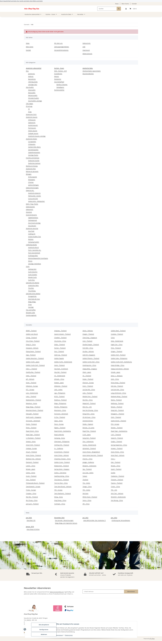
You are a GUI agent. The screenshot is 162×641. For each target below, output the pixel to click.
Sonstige (31, 307)
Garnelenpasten (33, 150)
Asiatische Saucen (31, 117)
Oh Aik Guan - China (89, 417)
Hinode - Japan (115, 372)
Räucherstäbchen (88, 74)
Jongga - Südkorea (88, 462)
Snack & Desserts (31, 215)
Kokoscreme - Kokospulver (36, 201)
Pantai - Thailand (31, 424)
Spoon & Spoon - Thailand (62, 334)
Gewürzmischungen (32, 188)
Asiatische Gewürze (34, 193)
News (117, 4)
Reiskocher (57, 79)
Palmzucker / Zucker (34, 196)
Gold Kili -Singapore (89, 355)
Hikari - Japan (87, 372)
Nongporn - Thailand (117, 414)
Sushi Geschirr (32, 272)
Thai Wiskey (32, 291)
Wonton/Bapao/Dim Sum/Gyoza (38, 258)
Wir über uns (58, 43)
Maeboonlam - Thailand (33, 400)
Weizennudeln (32, 95)
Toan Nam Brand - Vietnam (62, 486)
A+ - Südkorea (58, 448)
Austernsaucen (33, 125)
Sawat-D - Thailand (117, 438)
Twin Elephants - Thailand (62, 493)
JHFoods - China (59, 379)
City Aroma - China (60, 341)
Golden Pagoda (59, 358)
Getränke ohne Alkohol (33, 293)
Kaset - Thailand (31, 382)
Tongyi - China (87, 486)
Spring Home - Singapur (61, 469)
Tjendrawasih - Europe (33, 486)
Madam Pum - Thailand (90, 396)
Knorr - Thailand (88, 386)
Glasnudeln (31, 90)
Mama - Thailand (116, 400)
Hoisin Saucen (32, 131)
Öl (29, 109)
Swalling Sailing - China (61, 476)
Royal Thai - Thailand (89, 431)
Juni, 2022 (114, 518)
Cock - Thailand (87, 341)
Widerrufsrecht (87, 53)
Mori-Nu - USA (87, 407)
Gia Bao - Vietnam (88, 351)
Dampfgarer (60, 87)
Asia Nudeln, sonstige (35, 101)
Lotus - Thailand (31, 396)
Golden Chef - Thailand (118, 355)
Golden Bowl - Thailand (118, 331)
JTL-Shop (152, 638)
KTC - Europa (30, 389)
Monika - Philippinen (60, 407)
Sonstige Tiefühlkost (34, 264)
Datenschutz (69, 635)
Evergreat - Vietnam (32, 348)
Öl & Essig (29, 106)
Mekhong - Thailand (117, 403)
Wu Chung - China (31, 500)
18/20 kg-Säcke (33, 82)
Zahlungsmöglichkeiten (61, 47)
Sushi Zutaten (32, 274)
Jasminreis (31, 74)
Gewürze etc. (30, 190)
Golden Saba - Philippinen (119, 358)
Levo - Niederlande (32, 393)
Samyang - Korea (59, 438)
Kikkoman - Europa (32, 386)
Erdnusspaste (32, 177)
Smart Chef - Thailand (33, 445)
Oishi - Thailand (116, 417)
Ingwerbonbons (33, 217)
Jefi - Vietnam (30, 379)
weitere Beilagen (33, 185)
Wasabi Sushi (32, 277)
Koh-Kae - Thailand (117, 386)
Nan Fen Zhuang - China (90, 410)
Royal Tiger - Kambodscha (119, 431)
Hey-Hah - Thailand (60, 372)
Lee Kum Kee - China (117, 389)
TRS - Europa (58, 490)
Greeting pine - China (89, 365)
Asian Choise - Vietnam (61, 455)
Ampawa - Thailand (60, 331)
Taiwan (85, 476)
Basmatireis (32, 79)
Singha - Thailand (116, 441)
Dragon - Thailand (88, 334)
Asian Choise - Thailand (33, 455)
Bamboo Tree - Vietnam (33, 459)
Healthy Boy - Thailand (33, 372)
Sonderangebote (31, 315)
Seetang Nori (32, 269)
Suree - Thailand (31, 476)
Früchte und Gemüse (32, 158)
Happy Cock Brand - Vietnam (120, 369)
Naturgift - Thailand (32, 414)
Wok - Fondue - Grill (60, 71)
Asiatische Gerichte (32, 228)
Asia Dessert (32, 226)
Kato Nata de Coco (34, 299)
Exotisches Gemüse (34, 163)
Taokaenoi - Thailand (117, 476)
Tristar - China (115, 486)
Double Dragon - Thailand (91, 344)
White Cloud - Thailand (90, 497)
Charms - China (87, 459)
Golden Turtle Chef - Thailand (35, 365)
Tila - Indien (86, 483)
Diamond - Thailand (32, 462)
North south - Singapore (33, 417)
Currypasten (32, 141)
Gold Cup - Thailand (60, 355)
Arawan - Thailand (116, 448)
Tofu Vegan (29, 103)
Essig (29, 112)
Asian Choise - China (117, 452)
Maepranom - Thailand (61, 466)
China (113, 337)
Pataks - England (88, 424)
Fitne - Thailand (116, 348)
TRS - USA (114, 490)
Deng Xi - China (31, 344)
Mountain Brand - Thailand (34, 410)
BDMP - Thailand (31, 331)
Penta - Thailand (31, 427)
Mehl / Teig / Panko (32, 204)
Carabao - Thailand (117, 334)
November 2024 (59, 518)
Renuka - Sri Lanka (88, 427)
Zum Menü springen (36, 1)
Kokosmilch (29, 209)
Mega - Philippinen (60, 403)
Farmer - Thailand (60, 348)
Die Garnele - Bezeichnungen (64, 520)
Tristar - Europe (31, 490)
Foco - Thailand (59, 351)
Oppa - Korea (58, 421)
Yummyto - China (59, 504)
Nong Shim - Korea (88, 414)
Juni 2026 (29, 518)
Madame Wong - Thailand (119, 396)
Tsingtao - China (31, 493)
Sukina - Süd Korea (60, 473)
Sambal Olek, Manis (34, 147)
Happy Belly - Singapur (90, 369)
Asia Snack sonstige (34, 223)
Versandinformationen (61, 50)
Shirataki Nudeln (33, 98)
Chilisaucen (32, 120)
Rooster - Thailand (116, 427)
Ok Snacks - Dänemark (33, 421)
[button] (126, 8)
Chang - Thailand (31, 337)
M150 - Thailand (59, 396)
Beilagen (28, 174)
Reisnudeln (31, 93)
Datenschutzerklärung (57, 592)
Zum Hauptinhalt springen (8, 1)
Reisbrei (30, 239)
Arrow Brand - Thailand (61, 452)
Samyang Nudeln (33, 242)
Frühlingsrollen (33, 255)
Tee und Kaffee (31, 310)
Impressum (59, 635)
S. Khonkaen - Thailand (33, 438)
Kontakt (134, 4)
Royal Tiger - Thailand (33, 434)
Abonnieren (131, 591)
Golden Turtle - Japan (32, 362)
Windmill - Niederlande (118, 497)
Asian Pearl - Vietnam (117, 455)
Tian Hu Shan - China (61, 483)
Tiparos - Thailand (116, 483)
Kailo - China (115, 379)
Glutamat (29, 212)
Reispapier (31, 179)
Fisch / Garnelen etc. (34, 250)
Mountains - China (60, 410)
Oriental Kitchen (88, 421)
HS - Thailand (87, 376)
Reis (27, 71)
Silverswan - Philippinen (61, 441)
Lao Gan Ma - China (89, 389)
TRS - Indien (86, 490)
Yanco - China (87, 500)
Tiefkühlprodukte (31, 245)
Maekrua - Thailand (60, 400)
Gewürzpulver (30, 207)
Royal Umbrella (59, 434)
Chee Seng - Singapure (90, 337)
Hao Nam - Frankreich (61, 369)
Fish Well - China (88, 348)
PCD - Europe (115, 424)
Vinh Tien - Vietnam (117, 493)
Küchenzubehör (59, 90)
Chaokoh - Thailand (60, 337)
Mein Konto (125, 4)
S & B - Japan (87, 434)
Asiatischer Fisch (31, 114)
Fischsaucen (32, 128)
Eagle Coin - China (116, 344)
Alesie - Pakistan (88, 331)
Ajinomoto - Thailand (89, 448)
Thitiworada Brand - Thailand (35, 483)
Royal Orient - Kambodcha (62, 431)
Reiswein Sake (30, 312)
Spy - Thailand (87, 469)
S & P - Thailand (116, 434)
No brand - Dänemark (61, 414)
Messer (56, 76)
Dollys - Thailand (59, 344)
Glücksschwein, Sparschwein (92, 71)
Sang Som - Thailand (89, 438)
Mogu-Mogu (32, 302)
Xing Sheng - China (60, 500)
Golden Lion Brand (32, 334)
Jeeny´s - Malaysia (116, 376)
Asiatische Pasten (31, 139)
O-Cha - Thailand (59, 417)
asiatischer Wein (33, 285)
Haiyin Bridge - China (117, 365)
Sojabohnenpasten (34, 152)
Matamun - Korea (31, 403)
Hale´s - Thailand (31, 369)
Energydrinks (32, 296)
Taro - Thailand (31, 479)
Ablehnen (44, 634)
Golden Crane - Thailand (62, 462)
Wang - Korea (58, 497)
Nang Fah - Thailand (117, 410)
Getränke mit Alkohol (32, 283)
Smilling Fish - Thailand (61, 445)
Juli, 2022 (85, 518)
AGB (84, 47)
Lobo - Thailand (87, 393)
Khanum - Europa (88, 382)
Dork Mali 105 (31, 520)
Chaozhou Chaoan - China (62, 459)
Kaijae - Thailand (88, 379)
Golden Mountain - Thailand (35, 358)
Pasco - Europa (59, 424)
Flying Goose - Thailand (33, 351)
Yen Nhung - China (117, 500)
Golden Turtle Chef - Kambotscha (121, 362)
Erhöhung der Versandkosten (121, 520)
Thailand (85, 479)
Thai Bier (31, 288)
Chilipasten (31, 144)
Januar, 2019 (30, 526)
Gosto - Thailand (59, 365)
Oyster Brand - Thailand (118, 421)
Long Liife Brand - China (118, 393)
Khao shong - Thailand (118, 382)
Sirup (30, 304)
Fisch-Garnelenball (34, 253)
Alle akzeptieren (44, 624)
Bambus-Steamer (62, 84)
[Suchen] (119, 9)
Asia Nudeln (30, 87)
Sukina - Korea (30, 473)
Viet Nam (85, 493)
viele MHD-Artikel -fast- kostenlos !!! (94, 520)
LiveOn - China (30, 466)
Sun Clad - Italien (88, 473)
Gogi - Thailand (31, 355)
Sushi (27, 266)
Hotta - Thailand (31, 376)
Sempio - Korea (31, 441)
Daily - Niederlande (117, 341)
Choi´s (113, 459)
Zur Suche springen (23, 1)
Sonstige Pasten (33, 155)
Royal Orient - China (32, 431)
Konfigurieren (43, 629)
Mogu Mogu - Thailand (33, 407)
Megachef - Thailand (89, 403)
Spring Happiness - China (119, 445)
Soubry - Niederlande (89, 445)
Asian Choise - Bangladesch (91, 452)
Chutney (30, 182)
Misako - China (115, 466)
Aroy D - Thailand (31, 452)
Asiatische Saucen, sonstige (36, 136)
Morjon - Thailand (116, 407)
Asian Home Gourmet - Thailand (93, 455)
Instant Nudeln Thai (34, 236)
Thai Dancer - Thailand (61, 479)
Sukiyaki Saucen (33, 133)
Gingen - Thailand (116, 351)
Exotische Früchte (33, 160)
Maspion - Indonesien (89, 466)
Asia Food (31, 231)
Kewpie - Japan (59, 382)
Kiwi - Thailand (115, 462)
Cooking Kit (31, 234)
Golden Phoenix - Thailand (91, 358)
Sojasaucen (31, 122)
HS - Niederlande (59, 376)
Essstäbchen (58, 74)
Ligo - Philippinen (59, 393)
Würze (30, 261)
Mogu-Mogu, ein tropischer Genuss (66, 523)
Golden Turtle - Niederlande (63, 362)
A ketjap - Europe (31, 448)
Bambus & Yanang (32, 166)
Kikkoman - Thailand (60, 386)
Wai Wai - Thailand (32, 497)
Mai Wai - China (88, 400)
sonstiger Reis (32, 84)
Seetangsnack (32, 220)
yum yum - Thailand (32, 504)
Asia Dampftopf (59, 82)
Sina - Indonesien (88, 441)
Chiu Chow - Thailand (32, 341)
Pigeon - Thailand (59, 427)
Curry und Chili (33, 198)
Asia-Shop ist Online (33, 529)
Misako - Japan (30, 469)
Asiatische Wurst (33, 247)
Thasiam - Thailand (117, 479)
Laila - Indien (58, 389)
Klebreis (30, 76)
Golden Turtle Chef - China (91, 362)
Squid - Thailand (116, 469)
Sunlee (113, 473)
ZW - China (86, 504)
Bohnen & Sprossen (32, 171)
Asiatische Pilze (31, 169)
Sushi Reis (31, 280)
